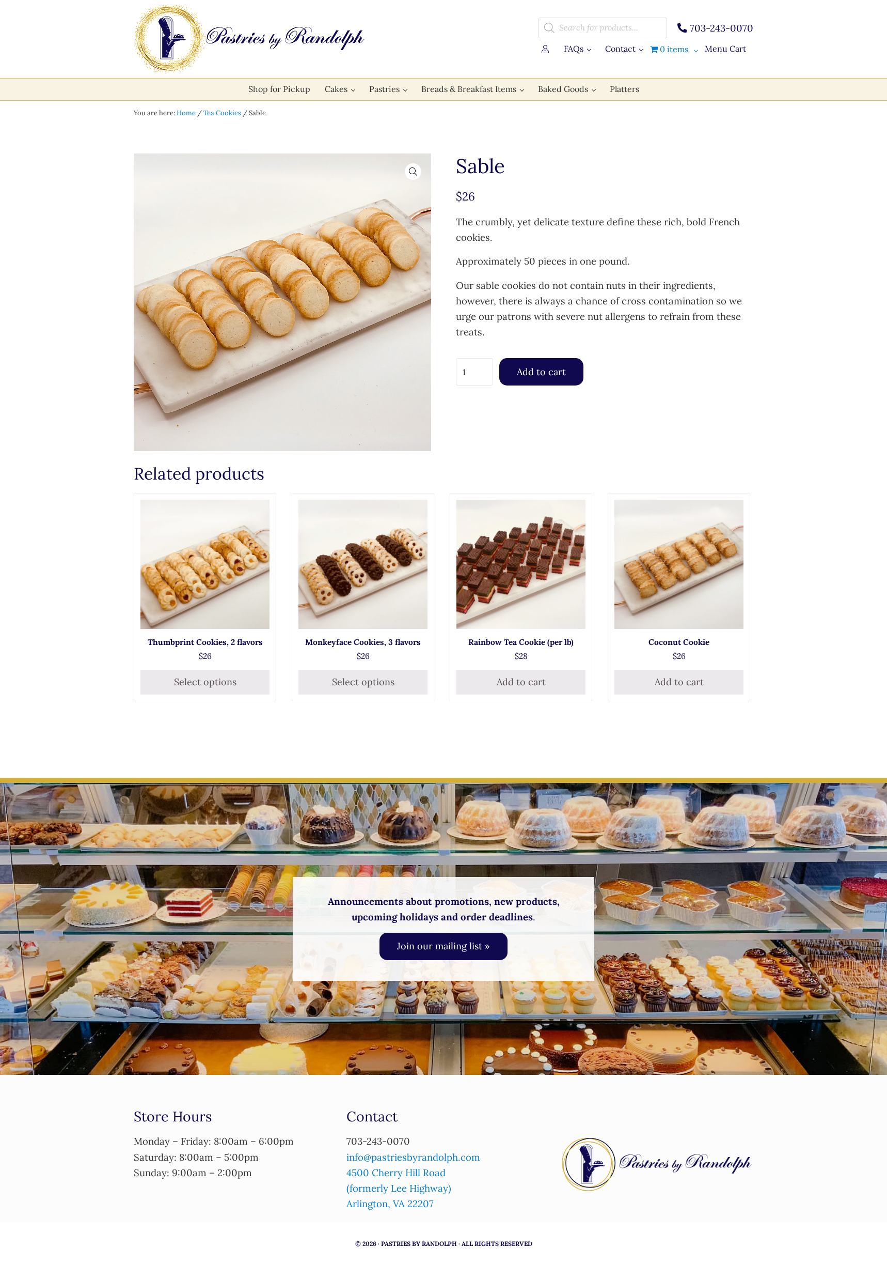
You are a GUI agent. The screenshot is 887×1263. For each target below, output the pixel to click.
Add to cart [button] (521, 682)
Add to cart (541, 372)
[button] (413, 171)
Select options (205, 682)
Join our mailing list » (443, 946)
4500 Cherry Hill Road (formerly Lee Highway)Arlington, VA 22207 (398, 1188)
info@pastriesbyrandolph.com (413, 1157)
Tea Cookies (222, 113)
